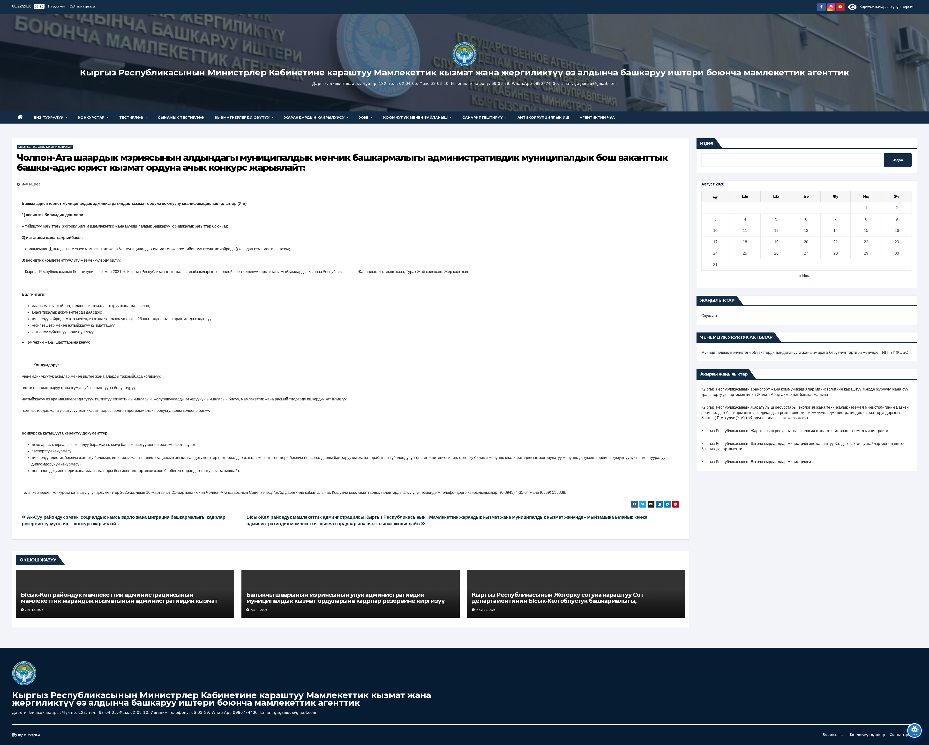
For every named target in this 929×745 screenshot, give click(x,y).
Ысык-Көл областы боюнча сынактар (45, 147)
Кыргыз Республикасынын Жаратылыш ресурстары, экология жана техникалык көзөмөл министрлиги (794, 431)
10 (715, 231)
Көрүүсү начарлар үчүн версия (885, 7)
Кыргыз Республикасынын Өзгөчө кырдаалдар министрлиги (756, 462)
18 (745, 242)
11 (745, 231)
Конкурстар (92, 117)
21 (835, 242)
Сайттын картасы (82, 6)
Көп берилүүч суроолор (867, 735)
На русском (56, 6)
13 (806, 231)
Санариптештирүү (483, 117)
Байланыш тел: (834, 735)
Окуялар (709, 316)
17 (715, 242)
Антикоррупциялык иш (543, 117)
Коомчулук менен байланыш (416, 117)
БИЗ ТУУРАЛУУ (49, 117)
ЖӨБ (364, 117)
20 (806, 242)
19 (776, 242)
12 (776, 231)
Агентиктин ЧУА (597, 117)
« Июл (804, 276)
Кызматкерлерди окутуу (243, 117)
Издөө (706, 143)
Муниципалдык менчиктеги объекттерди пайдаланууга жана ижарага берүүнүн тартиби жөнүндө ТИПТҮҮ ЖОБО (804, 352)
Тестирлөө (131, 117)
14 (835, 231)
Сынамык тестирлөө (181, 117)
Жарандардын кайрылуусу (315, 117)
